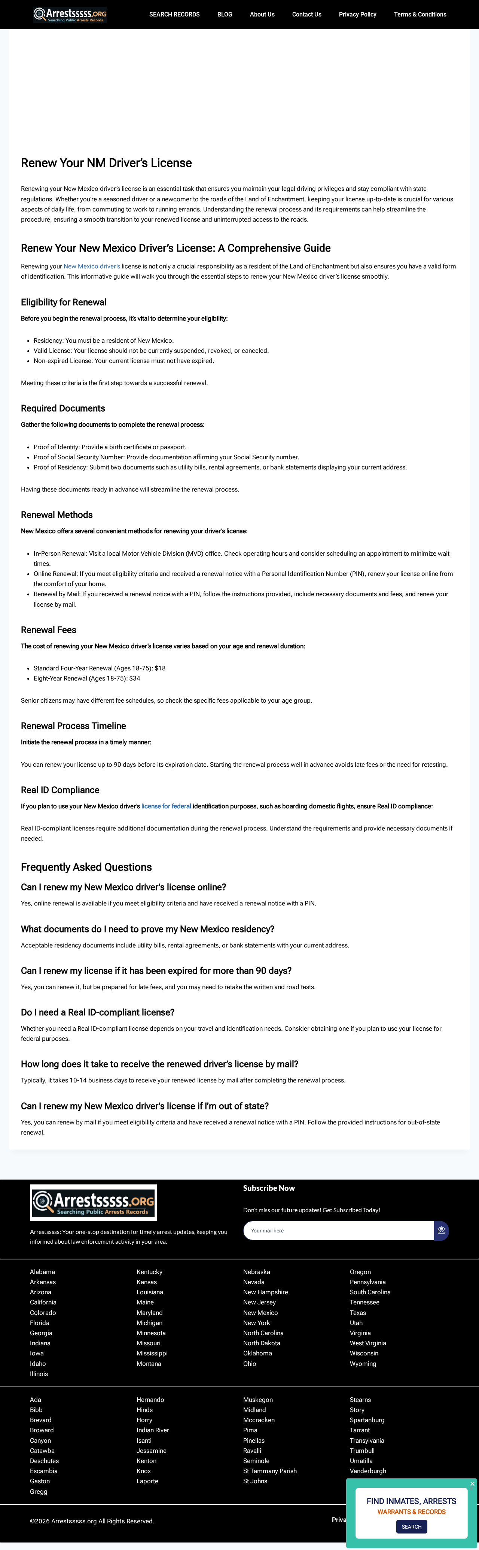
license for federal (166, 806)
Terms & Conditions (420, 14)
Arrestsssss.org (74, 1521)
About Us (262, 14)
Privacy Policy (357, 14)
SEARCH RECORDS (174, 14)
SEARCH (412, 1527)
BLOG (224, 14)
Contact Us (306, 14)
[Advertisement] (239, 97)
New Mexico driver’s (92, 266)
